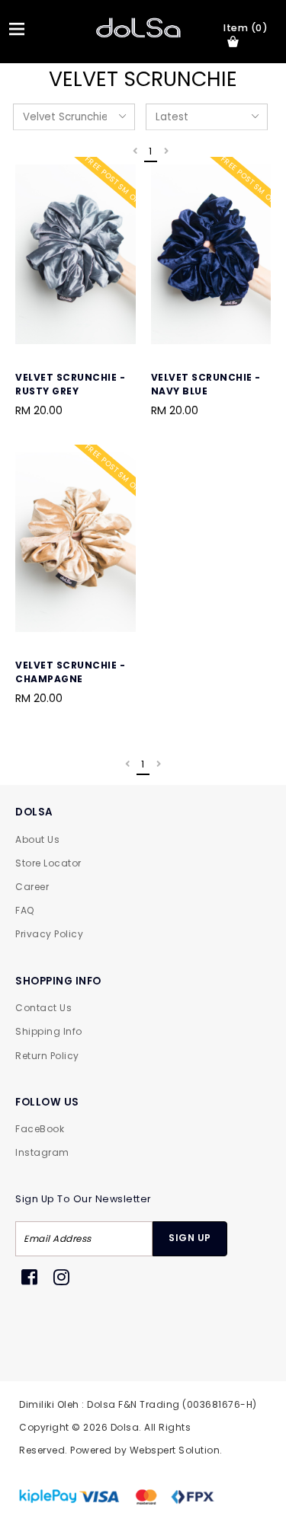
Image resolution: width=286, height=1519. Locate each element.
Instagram (42, 1152)
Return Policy (47, 1055)
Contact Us (43, 1007)
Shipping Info (48, 1031)
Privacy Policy (49, 933)
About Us (37, 839)
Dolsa (125, 1427)
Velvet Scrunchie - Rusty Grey (70, 384)
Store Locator (48, 863)
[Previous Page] (135, 152)
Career (32, 886)
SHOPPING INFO (58, 981)
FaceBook (39, 1128)
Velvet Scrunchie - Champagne (70, 672)
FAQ (24, 910)
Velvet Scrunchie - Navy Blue (206, 384)
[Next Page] (166, 152)
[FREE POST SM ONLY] (75, 341)
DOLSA (34, 812)
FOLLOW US (47, 1102)
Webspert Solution (175, 1450)
